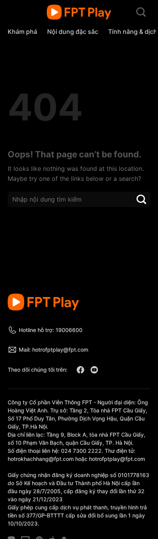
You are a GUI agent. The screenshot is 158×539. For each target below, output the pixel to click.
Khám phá (22, 31)
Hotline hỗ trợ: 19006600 (50, 330)
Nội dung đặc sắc (72, 31)
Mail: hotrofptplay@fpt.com (53, 349)
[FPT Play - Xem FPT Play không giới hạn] (79, 12)
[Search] (141, 12)
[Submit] (141, 199)
